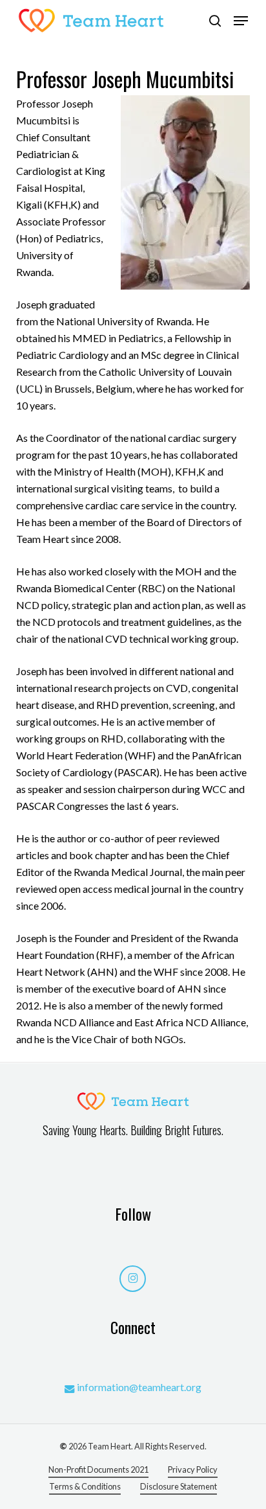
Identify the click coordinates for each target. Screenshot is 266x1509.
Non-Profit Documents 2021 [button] (98, 1469)
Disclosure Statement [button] (178, 1486)
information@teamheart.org (139, 1387)
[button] (241, 20)
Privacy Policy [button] (193, 1469)
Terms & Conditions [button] (85, 1486)
